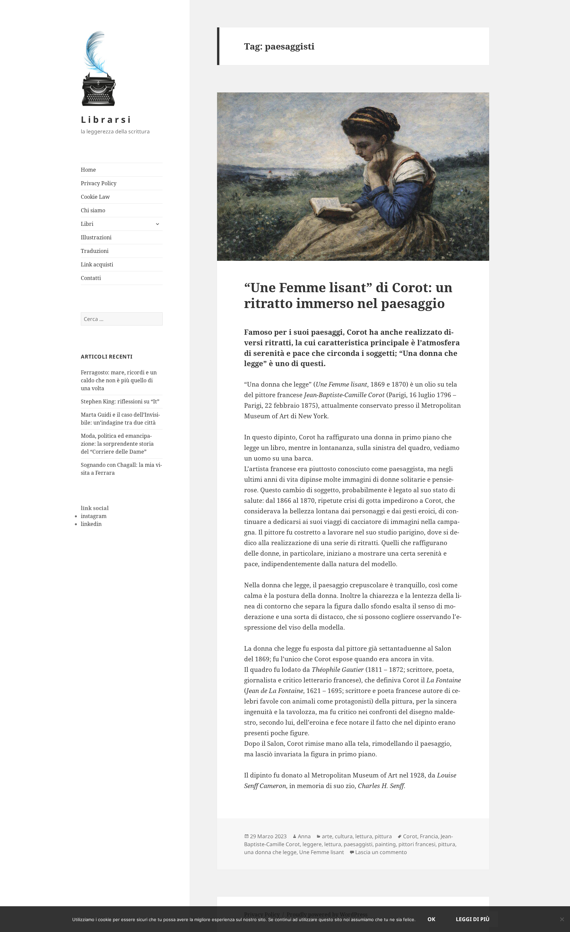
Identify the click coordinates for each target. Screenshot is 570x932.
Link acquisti (97, 264)
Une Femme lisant (321, 852)
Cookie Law (95, 196)
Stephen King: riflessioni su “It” (120, 401)
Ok (431, 919)
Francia (429, 836)
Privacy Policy (98, 183)
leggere (312, 844)
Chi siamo (93, 210)
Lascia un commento (381, 852)
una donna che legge (270, 852)
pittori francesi (416, 844)
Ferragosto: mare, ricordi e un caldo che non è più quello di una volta (119, 380)
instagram (94, 516)
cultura (344, 836)
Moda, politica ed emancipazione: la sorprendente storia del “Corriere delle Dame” (117, 443)
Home (88, 169)
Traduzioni (95, 251)
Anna (304, 836)
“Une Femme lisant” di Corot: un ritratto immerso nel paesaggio (348, 295)
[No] (561, 919)
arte (327, 836)
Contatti (91, 278)
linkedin (91, 524)
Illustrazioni (96, 237)
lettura (363, 836)
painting (385, 844)
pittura (383, 836)
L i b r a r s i (105, 119)
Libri (87, 223)
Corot (410, 836)
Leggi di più (473, 919)
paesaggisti (358, 844)
